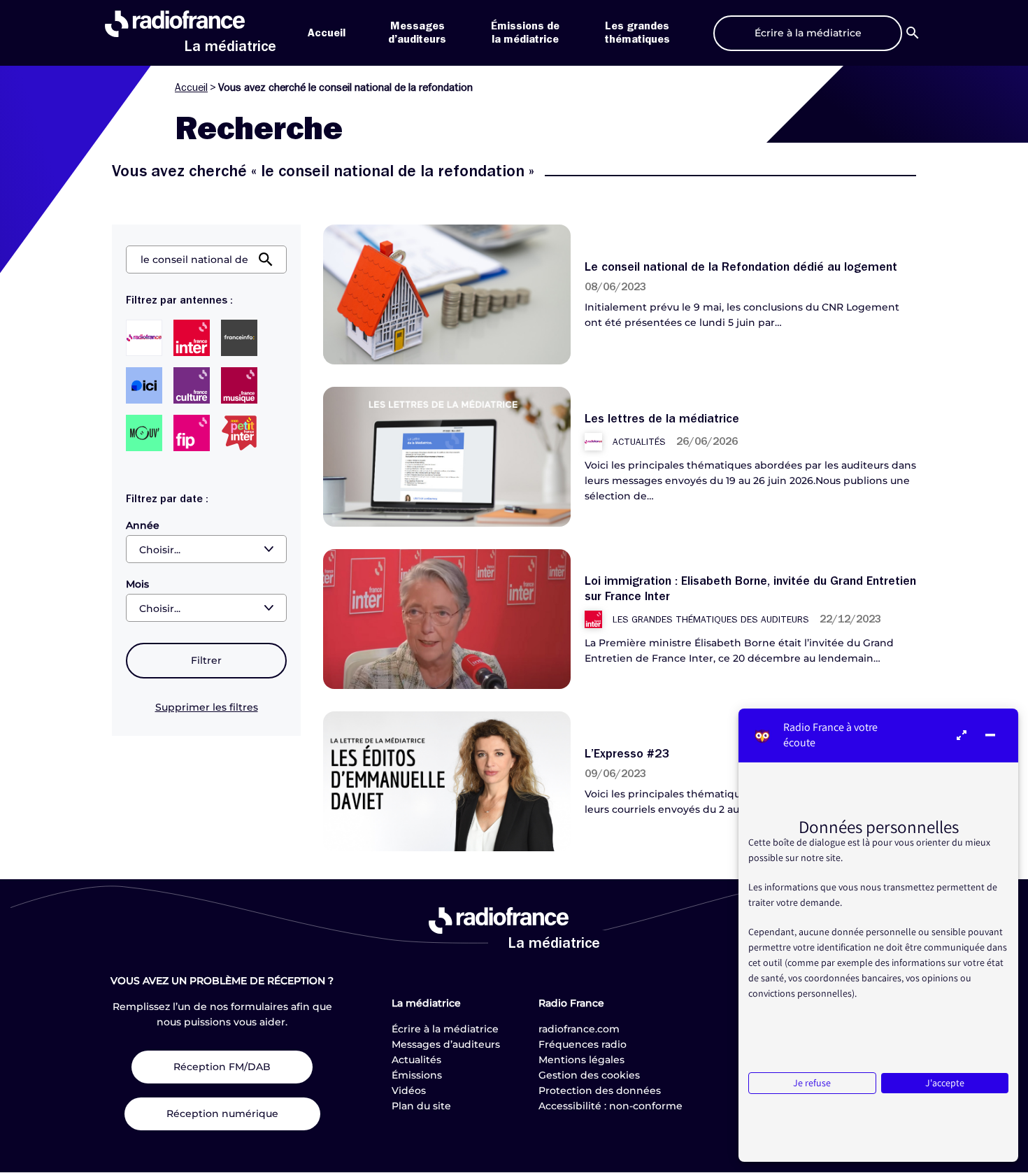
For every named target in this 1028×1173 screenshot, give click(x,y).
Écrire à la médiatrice (445, 1029)
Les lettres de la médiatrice (662, 418)
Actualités (416, 1059)
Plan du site (421, 1106)
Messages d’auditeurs (446, 1044)
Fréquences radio (582, 1044)
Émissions (417, 1075)
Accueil (326, 32)
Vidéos (409, 1090)
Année (142, 525)
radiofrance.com (579, 1029)
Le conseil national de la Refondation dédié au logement (741, 266)
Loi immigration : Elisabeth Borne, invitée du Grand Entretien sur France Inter (750, 588)
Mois (137, 584)
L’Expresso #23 (627, 753)
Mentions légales (581, 1059)
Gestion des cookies (589, 1075)
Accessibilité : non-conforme (610, 1106)
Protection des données (599, 1090)
